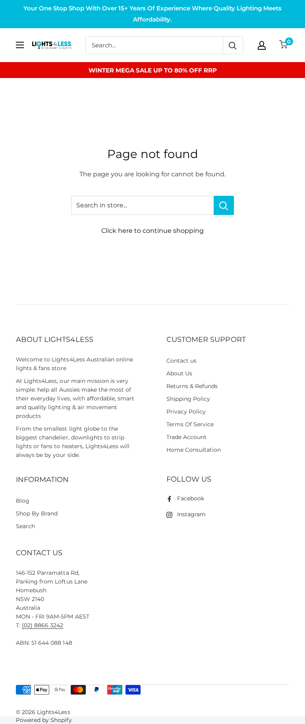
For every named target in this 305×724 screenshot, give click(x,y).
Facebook (190, 498)
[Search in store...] (224, 205)
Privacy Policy (186, 411)
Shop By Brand (37, 513)
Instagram (191, 514)
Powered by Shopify (44, 720)
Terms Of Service (190, 424)
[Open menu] (20, 45)
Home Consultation (193, 449)
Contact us (181, 360)
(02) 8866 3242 (42, 625)
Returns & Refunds (192, 386)
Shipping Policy (188, 398)
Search (25, 526)
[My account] (262, 45)
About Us (179, 373)
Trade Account (186, 437)
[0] (284, 45)
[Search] (233, 45)
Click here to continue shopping (152, 230)
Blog (22, 500)
